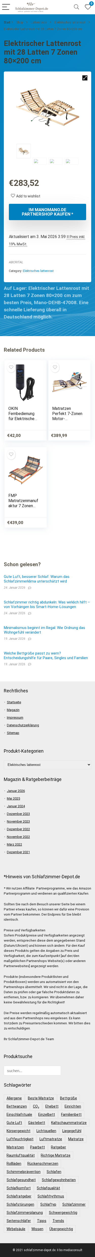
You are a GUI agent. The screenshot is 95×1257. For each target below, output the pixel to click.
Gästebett (36, 1123)
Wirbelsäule (16, 1229)
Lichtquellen (46, 1131)
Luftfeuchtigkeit (20, 1139)
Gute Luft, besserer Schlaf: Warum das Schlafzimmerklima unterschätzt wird (36, 579)
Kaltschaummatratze (69, 1123)
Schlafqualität (48, 1188)
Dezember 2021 (18, 852)
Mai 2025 (13, 798)
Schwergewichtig (63, 1213)
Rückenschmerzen (42, 1163)
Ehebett (52, 1106)
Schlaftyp (48, 1204)
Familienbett (71, 1114)
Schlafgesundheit (21, 1180)
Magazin (13, 710)
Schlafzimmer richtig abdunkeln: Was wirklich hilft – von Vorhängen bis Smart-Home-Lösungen (47, 604)
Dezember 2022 (18, 829)
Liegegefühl (71, 1131)
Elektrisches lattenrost (69, 22)
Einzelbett (46, 1114)
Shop (19, 22)
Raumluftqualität (21, 1155)
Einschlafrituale (19, 1114)
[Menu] (6, 7)
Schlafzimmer (74, 1204)
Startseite (14, 702)
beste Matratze (41, 1098)
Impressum (15, 717)
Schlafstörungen (20, 1204)
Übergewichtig (61, 1229)
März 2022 (14, 844)
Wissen (37, 1229)
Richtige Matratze (55, 1155)
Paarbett (37, 1147)
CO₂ (36, 1106)
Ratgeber (58, 1147)
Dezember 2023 (18, 814)
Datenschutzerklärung (23, 725)
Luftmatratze (51, 1139)
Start (7, 22)
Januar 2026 (16, 791)
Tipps (41, 1221)
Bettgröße (68, 1098)
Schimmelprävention (24, 1172)
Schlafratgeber (19, 1196)
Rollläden (14, 1163)
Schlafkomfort (19, 1188)
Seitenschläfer (19, 1221)
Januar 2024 (16, 806)
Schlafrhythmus (50, 1196)
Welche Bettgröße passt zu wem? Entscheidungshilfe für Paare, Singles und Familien (46, 655)
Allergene (14, 1098)
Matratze (76, 1139)
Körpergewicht (18, 1131)
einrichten (73, 1106)
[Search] (76, 7)
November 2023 (18, 821)
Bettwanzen (17, 1106)
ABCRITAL (16, 262)
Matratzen (15, 1147)
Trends (58, 1221)
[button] (84, 77)
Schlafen (54, 1172)
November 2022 (18, 837)
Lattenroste (39, 22)
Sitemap (13, 733)
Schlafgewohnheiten (59, 1180)
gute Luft (14, 1123)
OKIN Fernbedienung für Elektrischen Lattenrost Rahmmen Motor (23, 418)
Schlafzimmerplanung (25, 1213)
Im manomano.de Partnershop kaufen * (47, 212)
